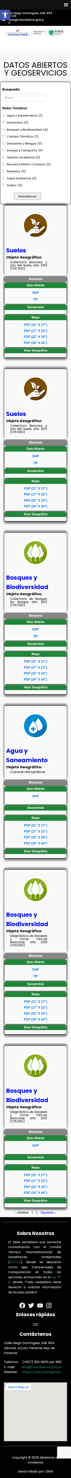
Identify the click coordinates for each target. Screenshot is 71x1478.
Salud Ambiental (21, 178)
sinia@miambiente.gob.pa (42, 1367)
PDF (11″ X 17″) (35, 324)
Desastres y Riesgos (24, 143)
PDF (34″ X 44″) (35, 342)
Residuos (16, 171)
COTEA (15, 1262)
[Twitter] (31, 1305)
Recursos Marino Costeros (29, 164)
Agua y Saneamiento (25, 115)
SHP (35, 292)
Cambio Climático (22, 136)
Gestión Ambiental (23, 157)
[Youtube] (40, 1305)
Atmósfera (17, 122)
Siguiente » (48, 1212)
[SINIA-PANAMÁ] (35, 33)
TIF (35, 299)
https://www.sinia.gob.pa (41, 1372)
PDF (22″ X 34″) (35, 336)
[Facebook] (22, 1305)
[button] (5, 15)
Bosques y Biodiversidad (27, 129)
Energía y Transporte (25, 150)
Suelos (14, 185)
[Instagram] (49, 1305)
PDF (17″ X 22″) (35, 331)
